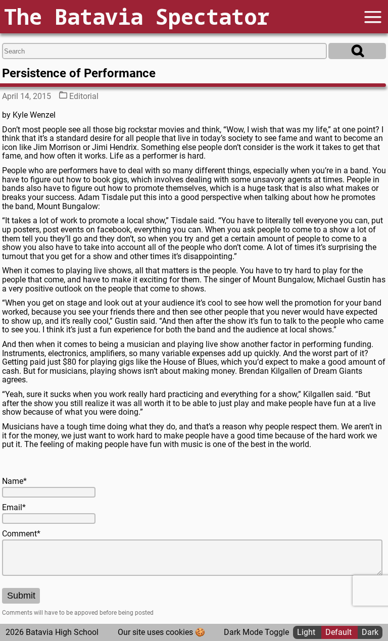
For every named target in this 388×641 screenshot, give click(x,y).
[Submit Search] (357, 51)
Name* (14, 481)
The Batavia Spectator (136, 16)
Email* (14, 508)
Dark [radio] (370, 632)
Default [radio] (339, 632)
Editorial (84, 96)
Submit (21, 595)
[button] (373, 17)
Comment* (21, 534)
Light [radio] (307, 632)
